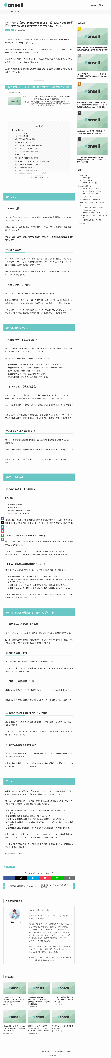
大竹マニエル (15, 922)
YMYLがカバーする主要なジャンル (30, 145)
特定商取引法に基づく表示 (63, 1051)
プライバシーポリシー (46, 1051)
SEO (12, 30)
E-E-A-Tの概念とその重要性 (28, 158)
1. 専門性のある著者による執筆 (29, 164)
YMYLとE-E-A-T (21, 154)
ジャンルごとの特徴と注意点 (28, 148)
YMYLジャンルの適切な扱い (28, 151)
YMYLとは (19, 130)
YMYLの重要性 (24, 136)
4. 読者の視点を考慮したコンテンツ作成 (32, 173)
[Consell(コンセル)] (13, 5)
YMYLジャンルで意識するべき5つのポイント (32, 161)
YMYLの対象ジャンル (23, 142)
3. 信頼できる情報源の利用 (28, 170)
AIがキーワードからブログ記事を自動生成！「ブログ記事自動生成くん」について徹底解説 (46, 97)
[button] (9, 878)
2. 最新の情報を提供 (25, 167)
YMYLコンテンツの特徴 (27, 139)
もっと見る (39, 177)
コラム (8, 30)
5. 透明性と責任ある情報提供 (92, 220)
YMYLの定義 (23, 133)
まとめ (82, 223)
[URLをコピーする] (69, 878)
